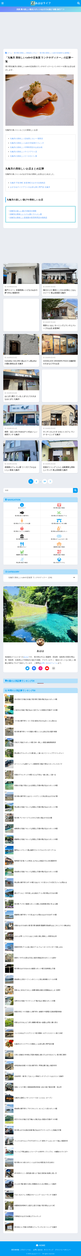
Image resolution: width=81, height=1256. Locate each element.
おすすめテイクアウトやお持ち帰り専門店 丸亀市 (30, 187)
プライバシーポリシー (63, 1250)
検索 (75, 490)
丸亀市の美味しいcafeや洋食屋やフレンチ (27, 143)
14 (45, 481)
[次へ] (50, 481)
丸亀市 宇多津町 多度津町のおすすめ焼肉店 (27, 183)
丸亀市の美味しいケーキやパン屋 (23, 156)
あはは (26, 657)
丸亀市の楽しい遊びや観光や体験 (22, 211)
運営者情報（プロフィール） (21, 1250)
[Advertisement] (40, 30)
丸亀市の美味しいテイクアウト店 (23, 152)
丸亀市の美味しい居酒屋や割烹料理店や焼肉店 (28, 218)
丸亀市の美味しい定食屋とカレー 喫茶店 (26, 139)
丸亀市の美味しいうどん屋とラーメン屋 (25, 214)
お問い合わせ (38, 1250)
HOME (41, 1245)
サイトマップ (48, 1250)
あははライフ (43, 3)
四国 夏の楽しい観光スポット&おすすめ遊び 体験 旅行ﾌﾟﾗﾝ (40, 9)
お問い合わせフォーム (49, 663)
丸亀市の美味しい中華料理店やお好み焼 (26, 147)
